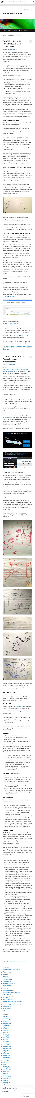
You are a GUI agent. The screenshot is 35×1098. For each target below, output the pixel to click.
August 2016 (6, 1071)
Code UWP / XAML (7, 980)
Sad (29, 116)
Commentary (6, 981)
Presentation (6, 997)
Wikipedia (11, 296)
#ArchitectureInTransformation (14, 346)
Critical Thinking (7, 985)
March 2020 (6, 1041)
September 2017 (7, 1059)
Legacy (15, 30)
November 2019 (7, 1043)
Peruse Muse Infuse (12, 13)
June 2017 (5, 1062)
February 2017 (6, 1066)
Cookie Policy (5, 1091)
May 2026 (5, 1016)
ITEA (4, 987)
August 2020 (6, 1037)
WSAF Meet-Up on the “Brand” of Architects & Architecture (12, 44)
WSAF (28, 348)
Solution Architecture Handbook (11, 1004)
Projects (26, 30)
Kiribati (4, 988)
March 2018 (6, 1053)
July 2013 (5, 1080)
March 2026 (6, 1018)
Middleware (18, 706)
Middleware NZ (24, 336)
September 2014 (7, 1078)
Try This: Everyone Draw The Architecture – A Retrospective (13, 359)
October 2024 (6, 1025)
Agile (4, 971)
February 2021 (6, 1034)
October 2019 (6, 1045)
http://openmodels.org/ (13, 323)
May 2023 (5, 1029)
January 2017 (6, 1068)
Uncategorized (6, 1008)
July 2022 (5, 1030)
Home (4, 30)
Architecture (26, 346)
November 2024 (7, 1023)
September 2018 (7, 1048)
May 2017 (5, 1064)
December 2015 (7, 1077)
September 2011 (7, 1082)
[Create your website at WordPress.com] (17, 2)
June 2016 (5, 1075)
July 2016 (5, 1073)
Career (4, 974)
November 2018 (7, 1046)
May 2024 (5, 1027)
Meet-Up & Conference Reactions (11, 992)
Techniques (16, 962)
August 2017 (6, 1061)
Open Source (6, 994)
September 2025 (7, 1020)
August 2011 (6, 1084)
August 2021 (6, 1032)
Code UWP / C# (7, 978)
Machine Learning (7, 990)
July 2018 (5, 1052)
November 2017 (7, 1057)
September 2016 (7, 1069)
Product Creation (7, 999)
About (9, 30)
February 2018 (6, 1055)
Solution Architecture (22, 348)
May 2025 (5, 1021)
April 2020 (5, 1039)
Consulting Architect (8, 983)
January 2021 (6, 1036)
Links (20, 30)
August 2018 (6, 1050)
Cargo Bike (5, 976)
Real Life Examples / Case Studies (12, 1001)
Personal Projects (7, 996)
